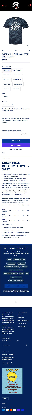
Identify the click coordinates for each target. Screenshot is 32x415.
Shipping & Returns (23, 320)
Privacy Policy (21, 326)
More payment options (16, 149)
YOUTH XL (6, 79)
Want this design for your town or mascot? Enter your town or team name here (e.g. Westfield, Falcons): (15, 120)
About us (20, 314)
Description (6, 159)
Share (3, 152)
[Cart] (29, 5)
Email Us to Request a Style (16, 286)
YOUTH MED (7, 75)
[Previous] (2, 50)
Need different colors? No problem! (12, 130)
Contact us (21, 317)
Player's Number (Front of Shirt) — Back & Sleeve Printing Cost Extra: (15, 109)
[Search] (6, 5)
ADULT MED (7, 84)
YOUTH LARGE (18, 75)
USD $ (4, 398)
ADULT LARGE (18, 84)
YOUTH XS (6, 70)
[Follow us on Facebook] (4, 363)
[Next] (29, 50)
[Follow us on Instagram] (7, 363)
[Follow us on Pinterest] (11, 363)
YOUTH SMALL (17, 70)
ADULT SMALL (17, 79)
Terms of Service (22, 323)
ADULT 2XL (16, 89)
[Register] (26, 345)
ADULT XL (6, 89)
